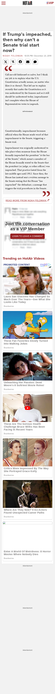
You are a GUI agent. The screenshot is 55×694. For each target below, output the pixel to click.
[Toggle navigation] (3, 3)
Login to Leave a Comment (27, 236)
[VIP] (50, 3)
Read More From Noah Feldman (26, 200)
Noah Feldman (13, 56)
